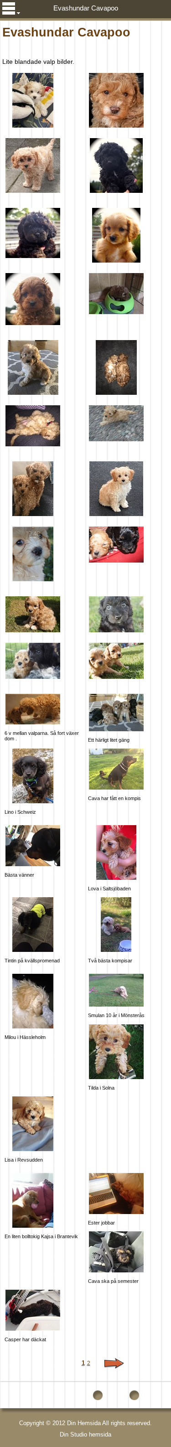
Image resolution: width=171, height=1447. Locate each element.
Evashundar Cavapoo (85, 8)
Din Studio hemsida (85, 1434)
